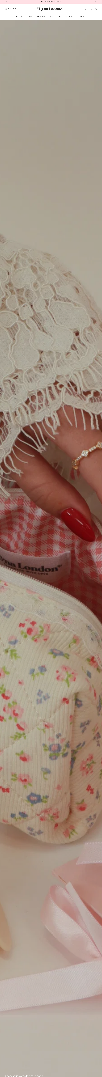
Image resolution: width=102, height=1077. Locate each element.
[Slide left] (6, 2)
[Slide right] (95, 2)
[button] (85, 9)
